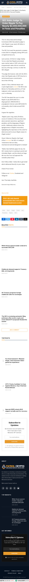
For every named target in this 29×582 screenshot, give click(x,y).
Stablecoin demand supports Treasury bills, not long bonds (14, 270)
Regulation (6, 16)
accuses (8, 140)
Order (18, 210)
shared (16, 87)
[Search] (26, 2)
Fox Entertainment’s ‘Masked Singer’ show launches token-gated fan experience (14, 360)
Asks (3, 210)
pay (23, 210)
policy (22, 557)
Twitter (12, 173)
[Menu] (3, 2)
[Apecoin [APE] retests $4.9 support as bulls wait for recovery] (14, 400)
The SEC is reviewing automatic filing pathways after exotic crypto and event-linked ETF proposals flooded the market (14, 318)
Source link (5, 193)
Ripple (11, 212)
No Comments (14, 32)
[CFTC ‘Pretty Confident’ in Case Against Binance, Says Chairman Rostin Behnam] (14, 375)
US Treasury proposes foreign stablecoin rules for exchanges (12, 293)
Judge (13, 210)
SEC (16, 212)
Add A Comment (14, 330)
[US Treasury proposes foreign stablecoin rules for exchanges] (14, 283)
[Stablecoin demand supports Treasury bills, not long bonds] (14, 260)
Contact (7, 570)
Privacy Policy (15, 447)
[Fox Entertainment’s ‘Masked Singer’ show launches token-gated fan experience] (14, 349)
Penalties (4, 212)
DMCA (19, 573)
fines (8, 210)
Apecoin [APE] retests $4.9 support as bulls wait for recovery (16, 410)
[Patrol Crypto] (14, 2)
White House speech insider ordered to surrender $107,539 (18, 500)
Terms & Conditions (17, 570)
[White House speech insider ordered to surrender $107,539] (14, 236)
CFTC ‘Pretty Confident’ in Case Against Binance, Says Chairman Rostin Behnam (15, 385)
